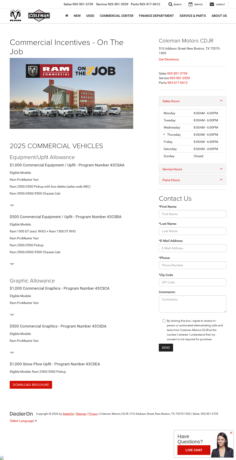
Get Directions (169, 59)
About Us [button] (219, 16)
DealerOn (68, 413)
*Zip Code (166, 275)
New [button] (77, 16)
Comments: (167, 292)
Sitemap (81, 413)
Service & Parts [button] (193, 16)
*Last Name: (168, 223)
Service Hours (172, 169)
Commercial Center (116, 16)
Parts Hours (171, 180)
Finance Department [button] (156, 16)
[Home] (66, 15)
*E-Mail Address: (171, 241)
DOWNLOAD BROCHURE (31, 384)
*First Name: (168, 206)
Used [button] (90, 16)
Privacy (93, 413)
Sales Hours (171, 101)
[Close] (231, 433)
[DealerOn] (21, 413)
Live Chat (194, 450)
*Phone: (165, 258)
